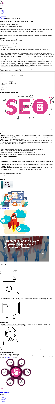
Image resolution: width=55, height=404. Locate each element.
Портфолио (3, 12)
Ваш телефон (3, 86)
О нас (3, 11)
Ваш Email (2, 87)
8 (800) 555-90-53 (3, 16)
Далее (4, 84)
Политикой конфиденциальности (9, 357)
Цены (3, 13)
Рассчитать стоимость (3, 17)
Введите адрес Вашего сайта (5, 72)
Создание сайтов (4, 398)
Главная (3, 10)
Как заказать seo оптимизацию (4, 208)
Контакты (3, 401)
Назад (2, 84)
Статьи (4, 18)
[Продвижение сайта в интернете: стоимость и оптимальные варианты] (15, 233)
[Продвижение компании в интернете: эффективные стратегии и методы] (6, 188)
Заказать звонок (8, 17)
